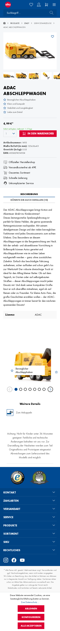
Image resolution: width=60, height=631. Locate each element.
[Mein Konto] (39, 4)
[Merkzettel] (31, 4)
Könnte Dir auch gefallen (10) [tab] (29, 199)
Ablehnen (31, 608)
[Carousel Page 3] (25, 389)
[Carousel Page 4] (30, 389)
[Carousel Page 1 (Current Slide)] (16, 389)
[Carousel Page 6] (39, 389)
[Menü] (53, 4)
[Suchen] (50, 12)
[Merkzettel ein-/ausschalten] (52, 36)
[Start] (4, 23)
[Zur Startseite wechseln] (9, 5)
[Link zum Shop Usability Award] (39, 477)
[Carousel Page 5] (34, 389)
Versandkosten (47, 570)
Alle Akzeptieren (31, 625)
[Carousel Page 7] (44, 389)
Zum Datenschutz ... (30, 602)
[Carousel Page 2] (20, 389)
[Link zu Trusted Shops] (17, 477)
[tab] (29, 194)
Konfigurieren (31, 617)
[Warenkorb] (46, 4)
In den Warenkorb (40, 133)
